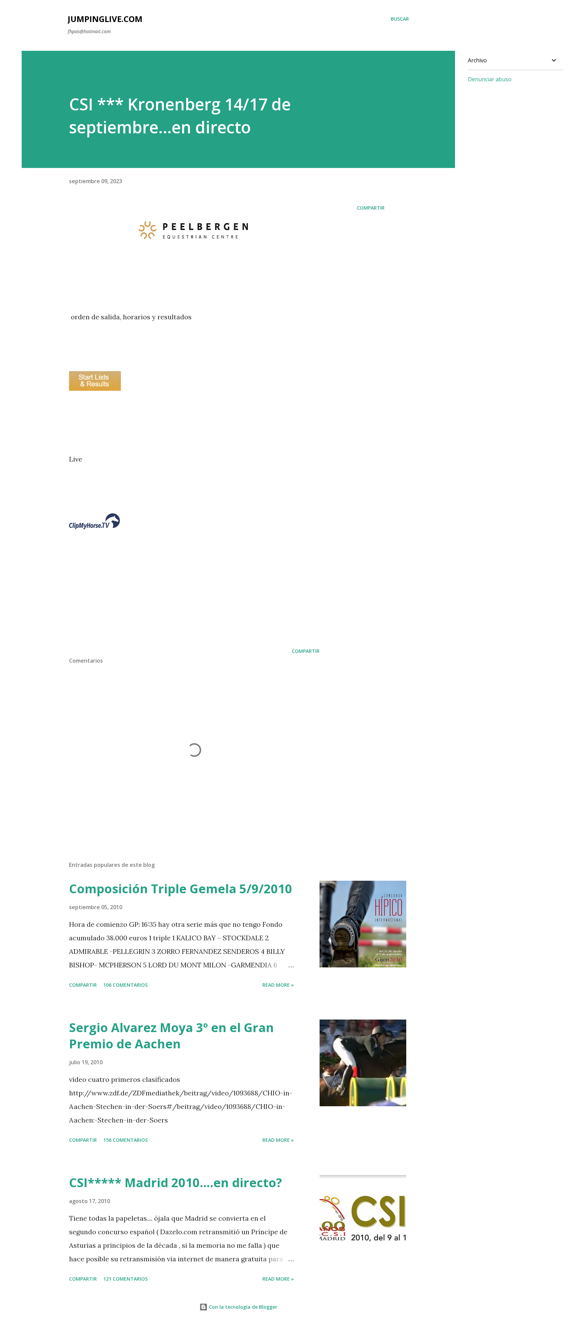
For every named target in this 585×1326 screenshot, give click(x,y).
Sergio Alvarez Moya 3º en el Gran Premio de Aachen (171, 1035)
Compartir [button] (371, 208)
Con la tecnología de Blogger (242, 1307)
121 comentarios (125, 1279)
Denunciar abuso (490, 79)
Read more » (278, 985)
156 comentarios (125, 1140)
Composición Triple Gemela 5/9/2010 (180, 888)
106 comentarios (125, 985)
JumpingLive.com (105, 18)
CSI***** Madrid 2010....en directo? (175, 1182)
